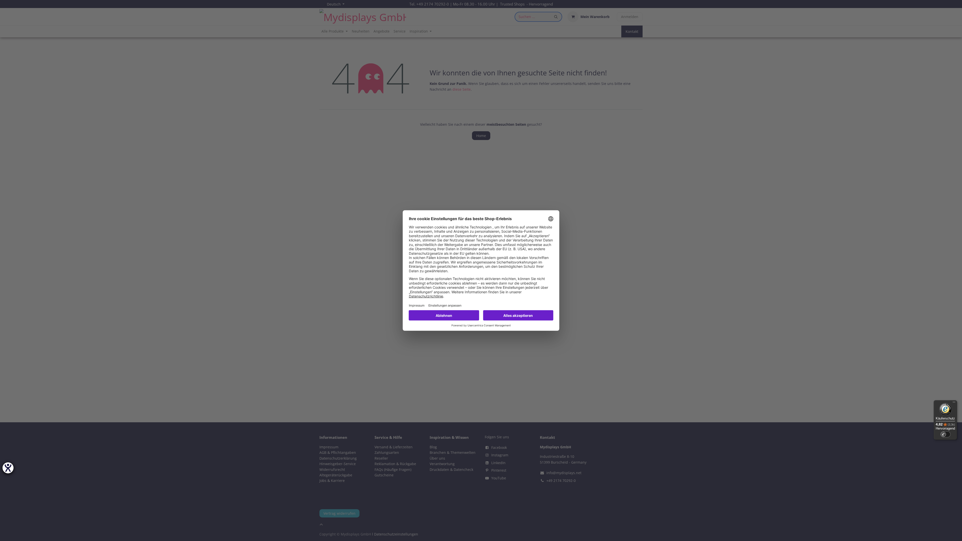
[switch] (945, 434)
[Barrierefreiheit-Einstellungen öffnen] (8, 467)
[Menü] (954, 403)
